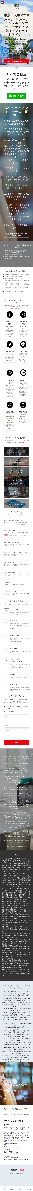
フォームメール (18, 612)
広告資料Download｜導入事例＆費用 (16, 234)
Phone (6, 725)
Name (6, 716)
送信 (16, 742)
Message (7, 730)
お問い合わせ (22, 442)
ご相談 (20, 515)
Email (6, 721)
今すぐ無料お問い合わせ (16, 61)
